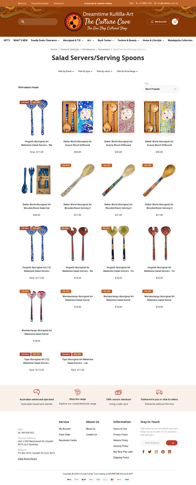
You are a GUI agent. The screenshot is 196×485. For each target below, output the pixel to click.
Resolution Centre (68, 440)
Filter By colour (103, 71)
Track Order (64, 434)
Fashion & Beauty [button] (127, 40)
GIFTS (7, 40)
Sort (147, 83)
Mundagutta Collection (180, 40)
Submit (171, 442)
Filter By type (84, 71)
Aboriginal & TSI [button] (72, 40)
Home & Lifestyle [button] (152, 40)
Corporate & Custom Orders (98, 3)
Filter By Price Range (126, 71)
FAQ (132, 3)
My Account (160, 22)
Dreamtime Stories (40, 3)
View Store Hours (27, 464)
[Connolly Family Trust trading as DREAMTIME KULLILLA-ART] (98, 21)
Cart (175, 22)
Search (22, 21)
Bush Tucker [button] (104, 40)
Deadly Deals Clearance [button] (44, 40)
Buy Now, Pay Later (123, 451)
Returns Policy (120, 440)
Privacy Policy (120, 434)
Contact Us (59, 3)
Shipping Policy (121, 457)
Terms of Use (120, 428)
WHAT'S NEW (20, 40)
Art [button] (89, 40)
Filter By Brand (64, 71)
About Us (22, 3)
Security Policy (120, 446)
